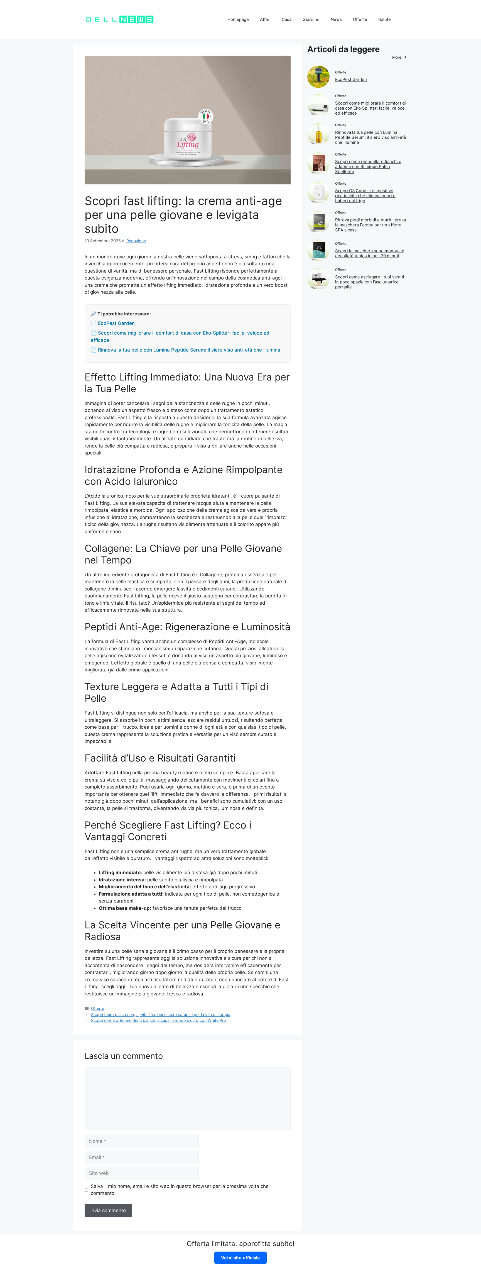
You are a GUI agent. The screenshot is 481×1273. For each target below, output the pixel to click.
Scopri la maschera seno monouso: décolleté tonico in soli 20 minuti (369, 253)
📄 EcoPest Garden (113, 323)
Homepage (238, 19)
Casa (286, 19)
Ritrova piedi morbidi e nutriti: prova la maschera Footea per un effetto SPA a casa (370, 225)
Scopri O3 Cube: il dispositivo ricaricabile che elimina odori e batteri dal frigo (365, 195)
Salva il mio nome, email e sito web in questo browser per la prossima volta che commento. (180, 1189)
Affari (265, 19)
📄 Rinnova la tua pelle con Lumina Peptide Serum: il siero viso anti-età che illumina (185, 350)
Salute (384, 19)
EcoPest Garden (351, 79)
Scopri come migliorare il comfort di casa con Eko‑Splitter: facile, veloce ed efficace (370, 108)
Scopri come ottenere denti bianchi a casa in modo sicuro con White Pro (158, 1020)
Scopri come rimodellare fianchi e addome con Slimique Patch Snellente (368, 166)
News (336, 19)
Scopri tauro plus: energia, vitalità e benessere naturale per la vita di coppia (160, 1014)
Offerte (360, 19)
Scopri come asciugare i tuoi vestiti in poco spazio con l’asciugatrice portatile (369, 282)
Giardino (311, 19)
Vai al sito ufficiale (240, 1257)
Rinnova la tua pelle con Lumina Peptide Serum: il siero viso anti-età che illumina (370, 137)
